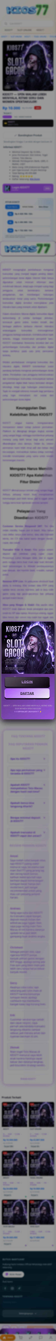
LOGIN (27, 681)
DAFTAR (27, 693)
